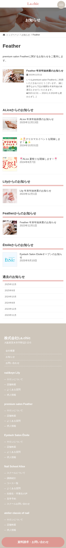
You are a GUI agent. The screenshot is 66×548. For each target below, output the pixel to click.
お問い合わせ (12, 363)
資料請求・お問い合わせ (33, 541)
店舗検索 (11, 384)
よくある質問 (14, 389)
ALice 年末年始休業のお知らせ (37, 119)
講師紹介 (11, 478)
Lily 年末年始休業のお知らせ (35, 190)
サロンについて (15, 379)
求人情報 (11, 395)
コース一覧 (12, 483)
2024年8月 (10, 303)
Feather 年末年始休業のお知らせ (44, 70)
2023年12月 (10, 309)
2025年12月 (10, 284)
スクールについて (16, 473)
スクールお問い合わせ (18, 504)
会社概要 (10, 351)
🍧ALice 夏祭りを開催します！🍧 (38, 158)
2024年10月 (10, 296)
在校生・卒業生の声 (17, 493)
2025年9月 (10, 290)
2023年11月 (10, 315)
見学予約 (11, 499)
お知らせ (10, 357)
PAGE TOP (61, 527)
